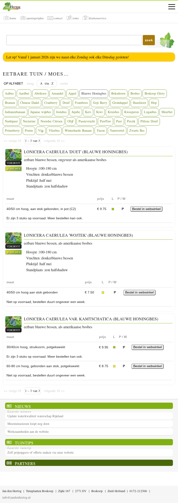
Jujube (76, 112)
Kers (88, 112)
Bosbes (135, 93)
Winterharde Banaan (78, 130)
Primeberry (12, 130)
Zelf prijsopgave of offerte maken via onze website (40, 452)
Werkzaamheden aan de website (28, 431)
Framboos (81, 102)
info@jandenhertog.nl (16, 497)
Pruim (29, 130)
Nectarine (29, 121)
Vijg (41, 130)
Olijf (70, 121)
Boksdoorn (118, 93)
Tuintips (24, 442)
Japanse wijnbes (40, 112)
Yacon (101, 130)
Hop (154, 102)
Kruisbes (113, 112)
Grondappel (120, 102)
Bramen (10, 102)
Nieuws (23, 406)
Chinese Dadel (29, 102)
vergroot (13, 163)
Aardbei (24, 93)
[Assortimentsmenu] (171, 6)
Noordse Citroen (51, 121)
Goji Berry (100, 102)
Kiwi (99, 112)
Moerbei (167, 112)
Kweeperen (131, 112)
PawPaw (105, 121)
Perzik (131, 121)
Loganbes (150, 112)
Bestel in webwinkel (146, 209)
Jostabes (61, 112)
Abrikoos (40, 93)
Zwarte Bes (136, 130)
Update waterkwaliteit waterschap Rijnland (35, 416)
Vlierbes (54, 130)
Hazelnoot (139, 102)
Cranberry (50, 102)
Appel (72, 93)
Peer (119, 121)
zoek (149, 40)
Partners (25, 463)
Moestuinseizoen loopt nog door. (28, 423)
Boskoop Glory (155, 93)
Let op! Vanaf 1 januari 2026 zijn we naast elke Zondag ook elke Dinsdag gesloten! (67, 56)
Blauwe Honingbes (93, 93)
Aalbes (9, 93)
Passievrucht (87, 121)
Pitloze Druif (149, 121)
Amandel (57, 93)
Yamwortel (117, 130)
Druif (66, 102)
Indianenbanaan (15, 112)
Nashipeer (11, 121)
